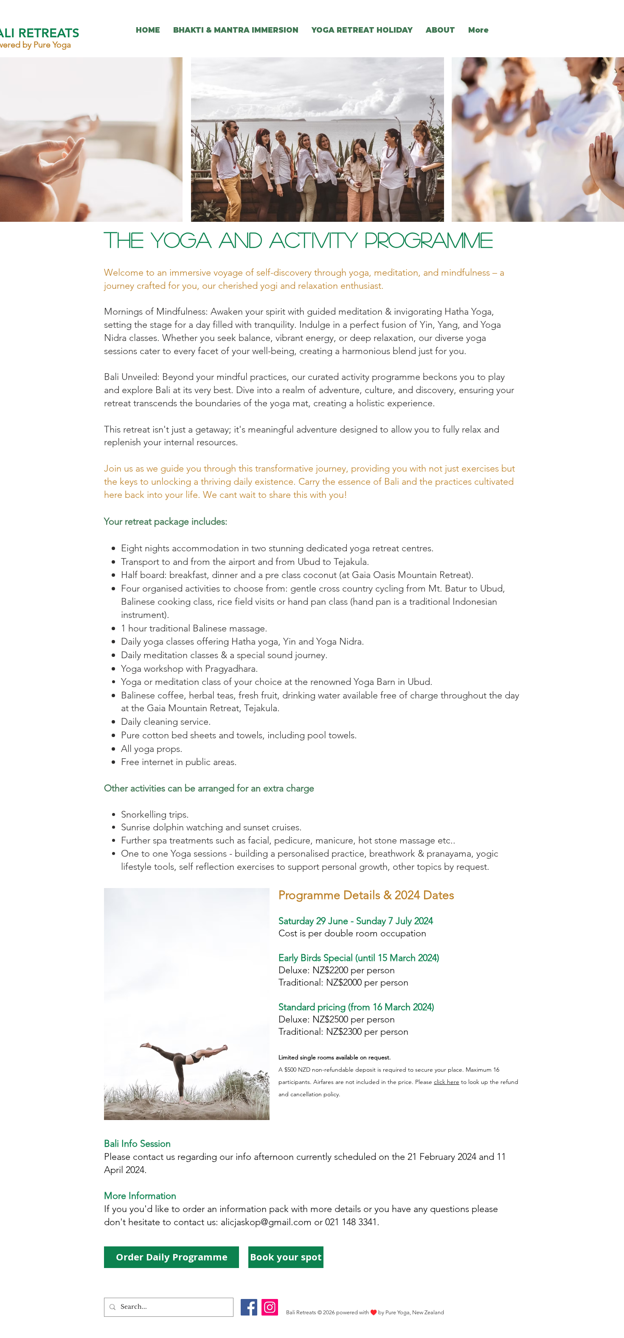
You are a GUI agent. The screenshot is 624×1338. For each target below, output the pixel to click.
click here (446, 1082)
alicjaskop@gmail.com (266, 1222)
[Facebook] (249, 1307)
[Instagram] (269, 1307)
